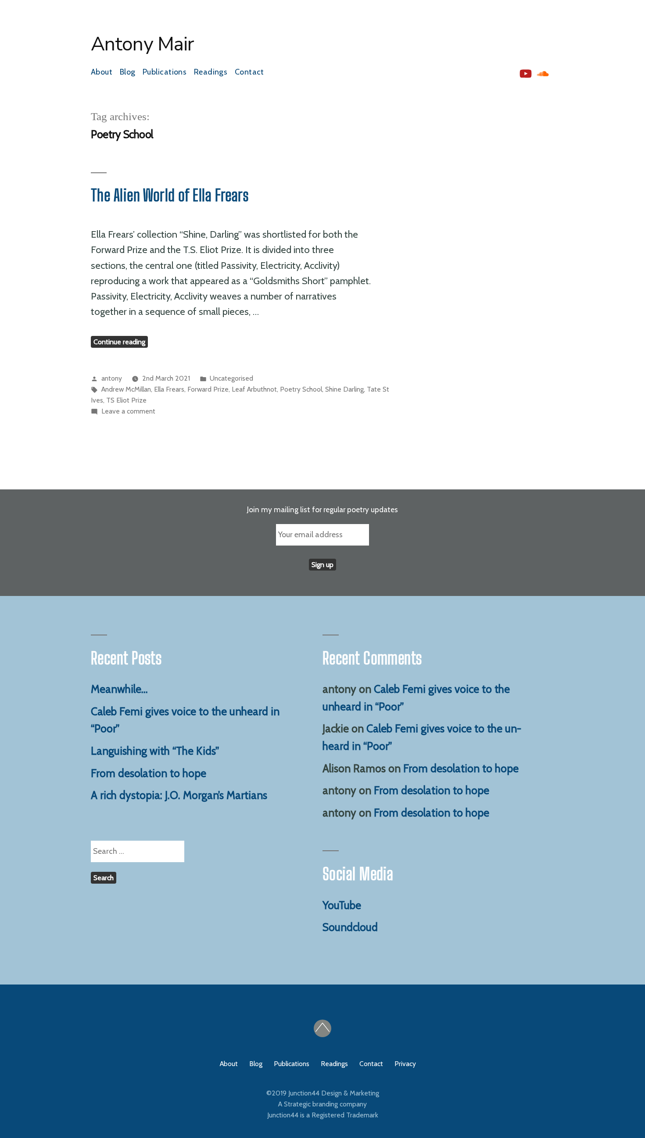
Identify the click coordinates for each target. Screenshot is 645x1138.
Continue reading (120, 342)
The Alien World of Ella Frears (170, 195)
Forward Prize (208, 389)
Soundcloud (350, 927)
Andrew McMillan (126, 389)
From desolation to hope (148, 773)
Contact (249, 72)
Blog (128, 72)
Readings (211, 72)
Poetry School (301, 389)
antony (111, 378)
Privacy (405, 1064)
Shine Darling (344, 389)
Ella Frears (169, 389)
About (101, 72)
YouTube (341, 905)
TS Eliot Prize (126, 400)
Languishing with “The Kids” (155, 750)
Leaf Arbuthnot (254, 389)
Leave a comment (128, 411)
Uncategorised (231, 378)
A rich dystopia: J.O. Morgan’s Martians (179, 795)
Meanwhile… (119, 689)
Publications (164, 72)
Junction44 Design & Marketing (333, 1093)
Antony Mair (142, 44)
